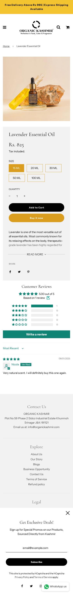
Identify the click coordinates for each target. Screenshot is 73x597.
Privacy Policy (22, 577)
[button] (20, 306)
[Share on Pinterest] (28, 271)
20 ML (35, 168)
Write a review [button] (36, 334)
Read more (35, 254)
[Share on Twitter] (19, 271)
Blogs (36, 464)
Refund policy (36, 484)
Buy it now (36, 218)
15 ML (16, 168)
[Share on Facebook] (10, 271)
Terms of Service (36, 479)
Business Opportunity (36, 469)
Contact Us (36, 474)
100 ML (36, 178)
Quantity (14, 189)
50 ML (17, 178)
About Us (36, 454)
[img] (11, 359)
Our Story (36, 459)
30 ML (53, 168)
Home (6, 46)
